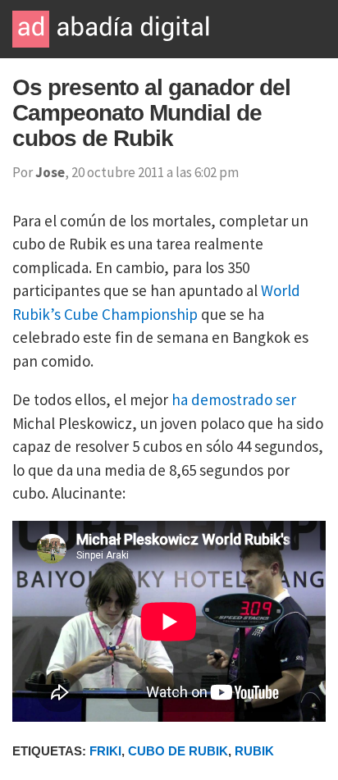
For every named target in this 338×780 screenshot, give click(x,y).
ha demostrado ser (233, 399)
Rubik (254, 751)
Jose (50, 172)
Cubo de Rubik (178, 751)
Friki (105, 751)
